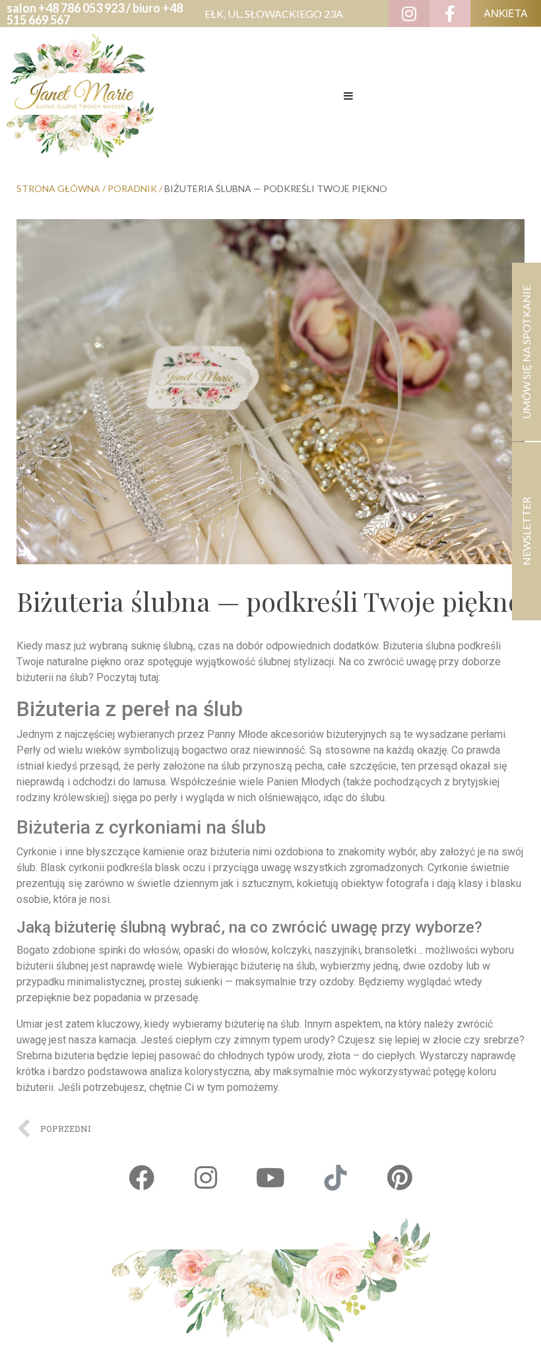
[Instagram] (206, 1178)
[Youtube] (270, 1178)
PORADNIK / (136, 188)
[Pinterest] (400, 1178)
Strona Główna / (62, 188)
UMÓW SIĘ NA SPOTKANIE (526, 352)
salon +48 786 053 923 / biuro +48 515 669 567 (95, 14)
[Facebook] (141, 1178)
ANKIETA (506, 13)
